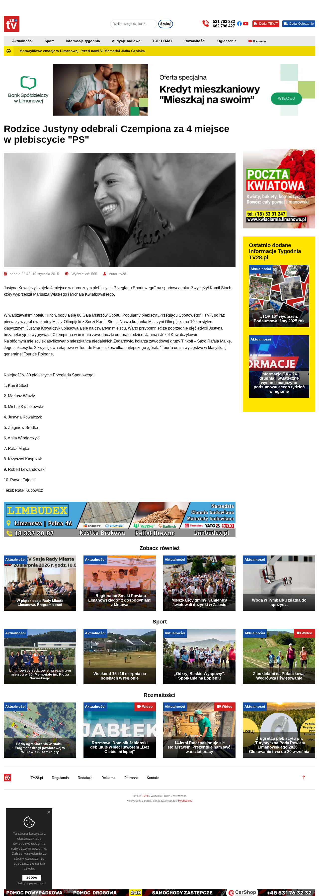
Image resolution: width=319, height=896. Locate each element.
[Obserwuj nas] (240, 23)
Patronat (131, 778)
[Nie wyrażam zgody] (48, 812)
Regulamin (60, 778)
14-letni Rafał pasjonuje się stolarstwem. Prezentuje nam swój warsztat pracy (199, 747)
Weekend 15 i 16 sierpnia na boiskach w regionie (119, 676)
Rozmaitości (194, 41)
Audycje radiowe (126, 41)
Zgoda (31, 877)
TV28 (145, 795)
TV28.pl (37, 778)
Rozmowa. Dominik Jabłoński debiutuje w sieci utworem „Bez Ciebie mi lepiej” (119, 747)
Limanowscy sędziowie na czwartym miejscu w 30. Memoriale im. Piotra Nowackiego (40, 674)
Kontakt (153, 778)
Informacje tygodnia (83, 41)
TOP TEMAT (162, 41)
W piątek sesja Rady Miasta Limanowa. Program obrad (40, 603)
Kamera (259, 41)
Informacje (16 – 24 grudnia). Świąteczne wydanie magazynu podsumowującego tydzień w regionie (279, 383)
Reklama (108, 778)
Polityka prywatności (31, 883)
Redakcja (85, 778)
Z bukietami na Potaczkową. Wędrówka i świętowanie (279, 676)
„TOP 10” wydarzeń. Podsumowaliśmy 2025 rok (279, 318)
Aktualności (22, 41)
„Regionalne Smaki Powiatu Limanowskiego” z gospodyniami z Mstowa (119, 600)
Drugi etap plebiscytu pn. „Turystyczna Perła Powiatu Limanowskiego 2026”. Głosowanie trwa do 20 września (279, 745)
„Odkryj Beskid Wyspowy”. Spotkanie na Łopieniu (199, 676)
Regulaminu (185, 800)
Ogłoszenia (227, 41)
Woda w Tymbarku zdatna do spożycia (279, 602)
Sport (49, 41)
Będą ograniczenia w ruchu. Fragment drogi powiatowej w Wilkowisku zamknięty (40, 748)
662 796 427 (224, 26)
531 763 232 (224, 21)
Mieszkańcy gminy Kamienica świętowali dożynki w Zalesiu (199, 602)
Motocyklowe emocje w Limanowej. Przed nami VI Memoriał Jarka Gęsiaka (82, 51)
